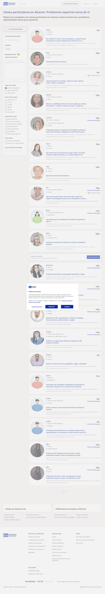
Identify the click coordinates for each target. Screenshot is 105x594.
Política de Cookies (67, 300)
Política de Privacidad (34, 302)
